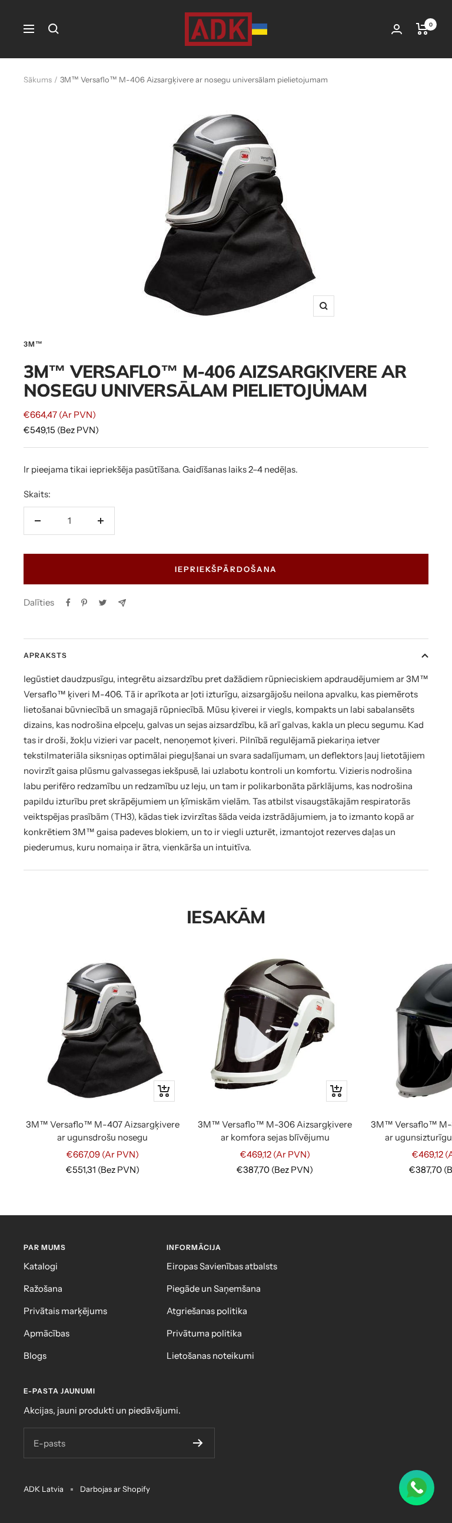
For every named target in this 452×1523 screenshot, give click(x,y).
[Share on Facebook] (68, 602)
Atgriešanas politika (207, 1310)
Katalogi (41, 1266)
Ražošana (43, 1288)
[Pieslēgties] (396, 29)
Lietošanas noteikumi (210, 1355)
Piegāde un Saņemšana (214, 1288)
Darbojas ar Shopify (115, 1489)
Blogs (35, 1355)
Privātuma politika (204, 1333)
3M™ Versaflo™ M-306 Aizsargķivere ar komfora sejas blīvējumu (275, 1131)
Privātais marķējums (65, 1310)
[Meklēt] (53, 29)
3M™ (33, 344)
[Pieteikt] (198, 1443)
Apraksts (45, 655)
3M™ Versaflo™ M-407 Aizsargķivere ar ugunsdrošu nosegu (103, 1131)
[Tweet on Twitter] (103, 602)
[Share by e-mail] (122, 603)
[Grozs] (422, 29)
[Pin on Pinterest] (84, 602)
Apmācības (46, 1333)
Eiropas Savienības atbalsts (222, 1266)
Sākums (38, 79)
